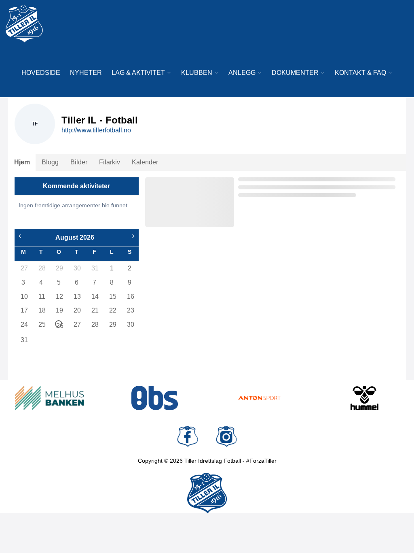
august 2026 (74, 237)
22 (112, 310)
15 (112, 296)
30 (77, 268)
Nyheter (86, 72)
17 (24, 310)
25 (41, 324)
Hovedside (40, 72)
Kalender (145, 162)
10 (24, 296)
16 (130, 296)
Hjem (22, 162)
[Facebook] (187, 436)
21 (94, 310)
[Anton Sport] (259, 398)
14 (94, 296)
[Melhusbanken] (49, 398)
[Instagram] (226, 436)
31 (94, 268)
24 (24, 324)
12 (59, 296)
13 (77, 296)
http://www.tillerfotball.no (96, 130)
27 (24, 268)
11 (41, 296)
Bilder (78, 162)
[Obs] (155, 398)
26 (59, 325)
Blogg (50, 162)
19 (59, 310)
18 (41, 310)
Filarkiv (109, 162)
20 (77, 310)
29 (59, 268)
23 (130, 310)
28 (41, 268)
